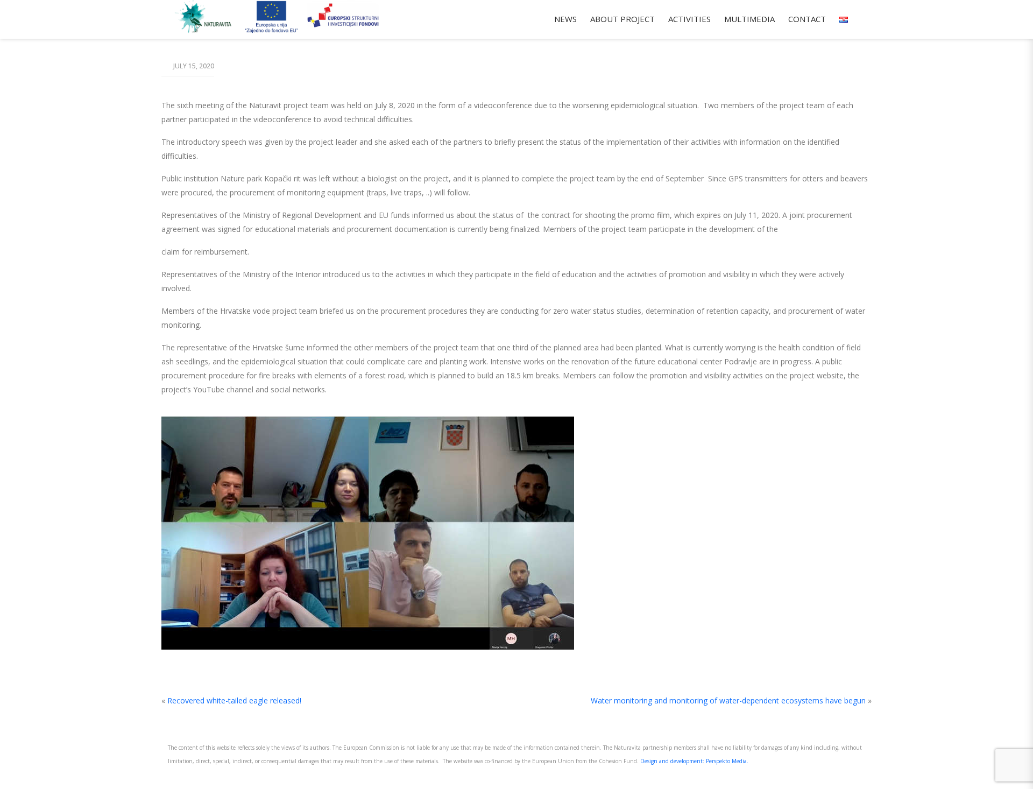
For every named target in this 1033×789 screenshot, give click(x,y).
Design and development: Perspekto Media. (694, 761)
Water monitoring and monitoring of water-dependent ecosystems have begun (728, 700)
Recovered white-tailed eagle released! (234, 700)
